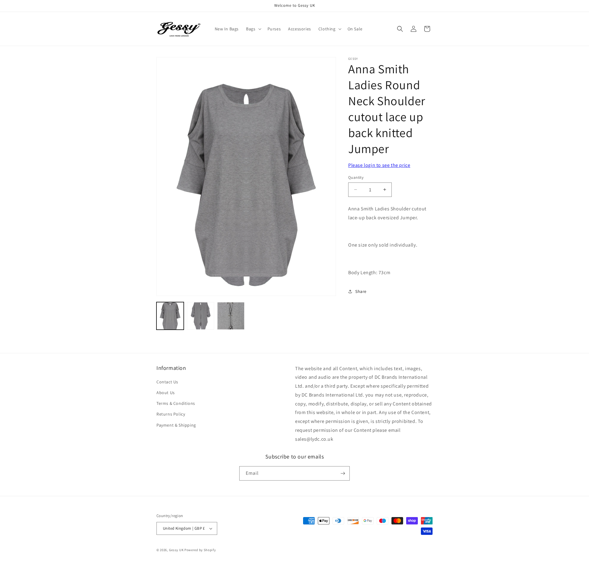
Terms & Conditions (175, 403)
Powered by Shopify (200, 550)
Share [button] (361, 291)
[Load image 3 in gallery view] (230, 315)
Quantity (356, 177)
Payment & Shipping (176, 425)
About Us (165, 392)
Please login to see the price (379, 165)
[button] (253, 28)
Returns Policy (170, 414)
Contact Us (167, 382)
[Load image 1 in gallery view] (170, 315)
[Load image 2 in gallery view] (200, 315)
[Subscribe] (342, 473)
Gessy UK (176, 550)
